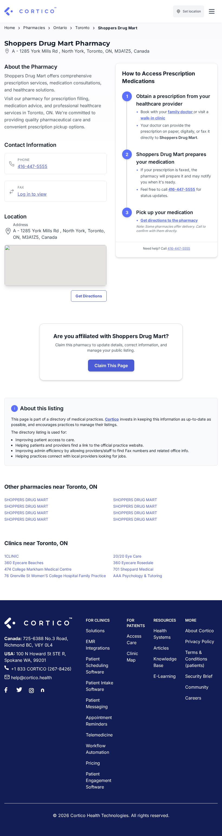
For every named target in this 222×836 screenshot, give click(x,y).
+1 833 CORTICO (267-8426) (41, 669)
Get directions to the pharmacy (169, 220)
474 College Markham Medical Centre (37, 569)
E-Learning (165, 676)
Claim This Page (111, 365)
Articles (161, 648)
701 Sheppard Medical (133, 569)
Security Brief (199, 676)
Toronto (82, 27)
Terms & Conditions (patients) (196, 659)
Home (9, 27)
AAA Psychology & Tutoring (137, 575)
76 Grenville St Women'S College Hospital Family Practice (55, 575)
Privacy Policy (199, 641)
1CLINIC (11, 556)
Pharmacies (34, 27)
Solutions (95, 630)
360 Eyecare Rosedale (133, 562)
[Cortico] (30, 11)
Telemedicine (99, 735)
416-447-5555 (32, 166)
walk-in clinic (153, 118)
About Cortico (199, 630)
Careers (193, 698)
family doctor (181, 111)
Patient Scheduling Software (97, 665)
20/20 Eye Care (127, 556)
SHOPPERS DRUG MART (26, 499)
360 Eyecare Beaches (23, 562)
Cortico (112, 419)
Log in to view (32, 194)
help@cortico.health (31, 677)
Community (196, 687)
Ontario (60, 27)
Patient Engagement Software (98, 780)
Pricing (93, 763)
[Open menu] (212, 11)
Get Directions (89, 296)
